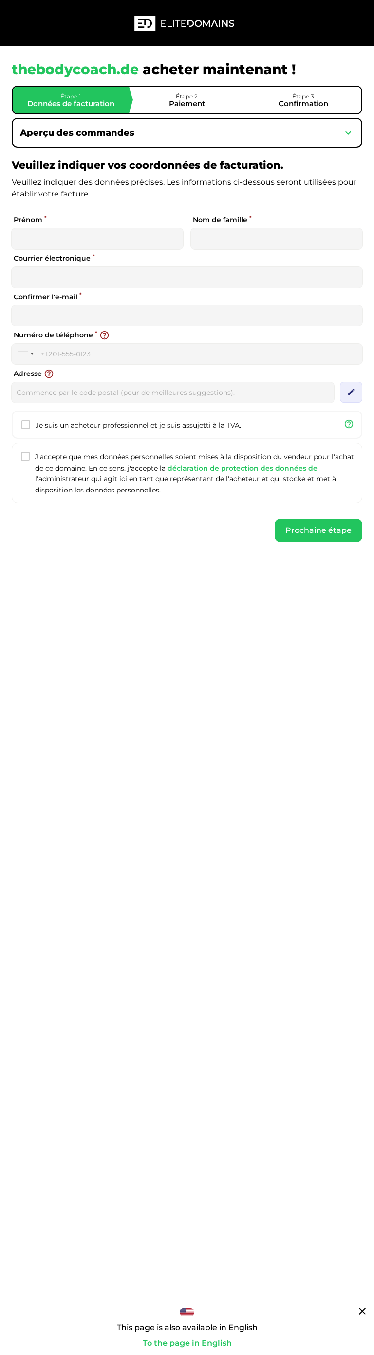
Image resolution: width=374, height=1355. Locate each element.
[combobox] (25, 354)
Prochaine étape (318, 530)
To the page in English (187, 1343)
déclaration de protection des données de (243, 468)
